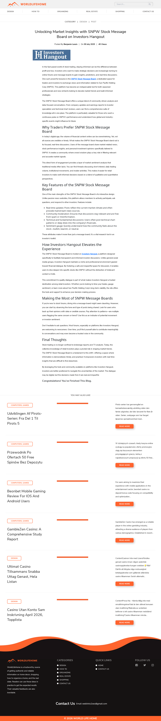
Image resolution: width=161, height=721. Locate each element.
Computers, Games (20, 405)
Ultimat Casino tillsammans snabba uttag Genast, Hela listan (23, 574)
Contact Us (148, 11)
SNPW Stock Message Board (83, 79)
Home (100, 665)
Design (10, 11)
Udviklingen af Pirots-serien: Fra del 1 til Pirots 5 (24, 418)
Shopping (120, 11)
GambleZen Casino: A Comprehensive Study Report (24, 534)
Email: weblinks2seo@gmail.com (91, 703)
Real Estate (92, 11)
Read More (124, 426)
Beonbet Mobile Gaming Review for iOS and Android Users (26, 496)
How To (35, 11)
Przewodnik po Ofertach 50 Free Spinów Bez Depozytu (24, 457)
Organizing (62, 11)
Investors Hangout (89, 254)
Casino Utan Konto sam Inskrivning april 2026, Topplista (26, 614)
